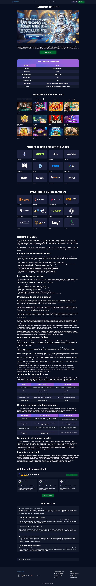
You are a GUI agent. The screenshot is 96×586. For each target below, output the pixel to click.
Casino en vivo (39, 98)
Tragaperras (70, 98)
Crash (55, 98)
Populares (24, 98)
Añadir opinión (72, 474)
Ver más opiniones (48, 495)
